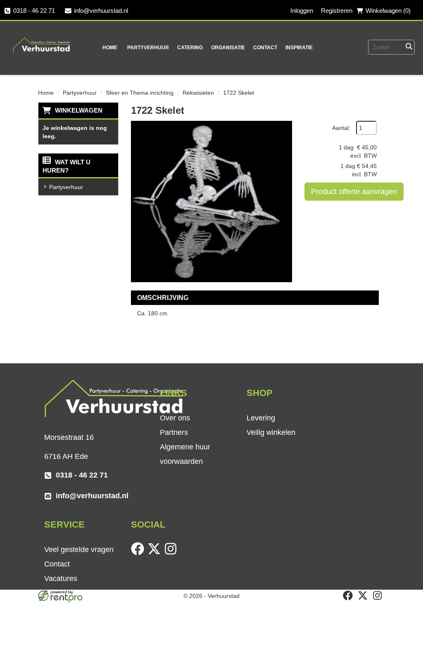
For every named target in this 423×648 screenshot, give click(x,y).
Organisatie (228, 47)
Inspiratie (299, 47)
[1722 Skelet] (211, 201)
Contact (265, 47)
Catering (190, 47)
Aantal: (341, 128)
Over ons (175, 418)
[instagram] (172, 553)
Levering (261, 418)
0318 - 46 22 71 (34, 10)
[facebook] (139, 553)
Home (109, 47)
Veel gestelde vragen (79, 549)
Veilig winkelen (271, 432)
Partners (174, 432)
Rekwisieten (198, 92)
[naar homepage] (41, 39)
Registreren (336, 10)
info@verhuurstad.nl (101, 10)
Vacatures (60, 578)
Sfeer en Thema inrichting (139, 92)
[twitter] (155, 553)
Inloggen (301, 10)
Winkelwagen (78, 110)
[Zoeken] (408, 47)
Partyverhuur (148, 47)
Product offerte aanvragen (354, 191)
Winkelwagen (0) (388, 10)
